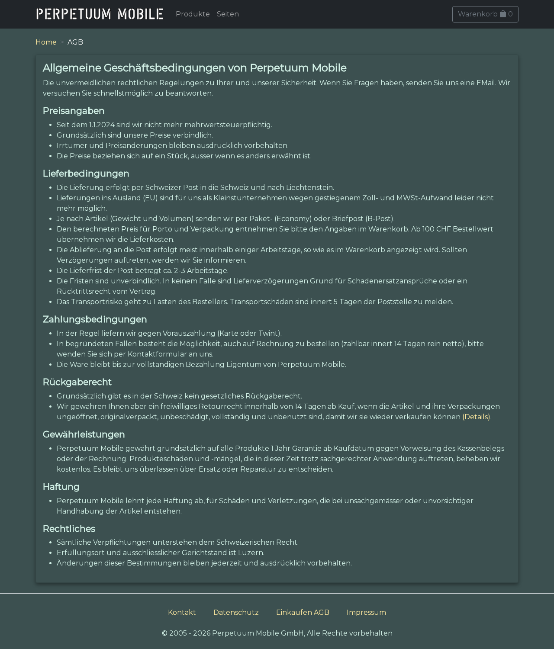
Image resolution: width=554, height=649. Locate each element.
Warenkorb (485, 14)
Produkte (193, 14)
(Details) (476, 417)
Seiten (228, 14)
